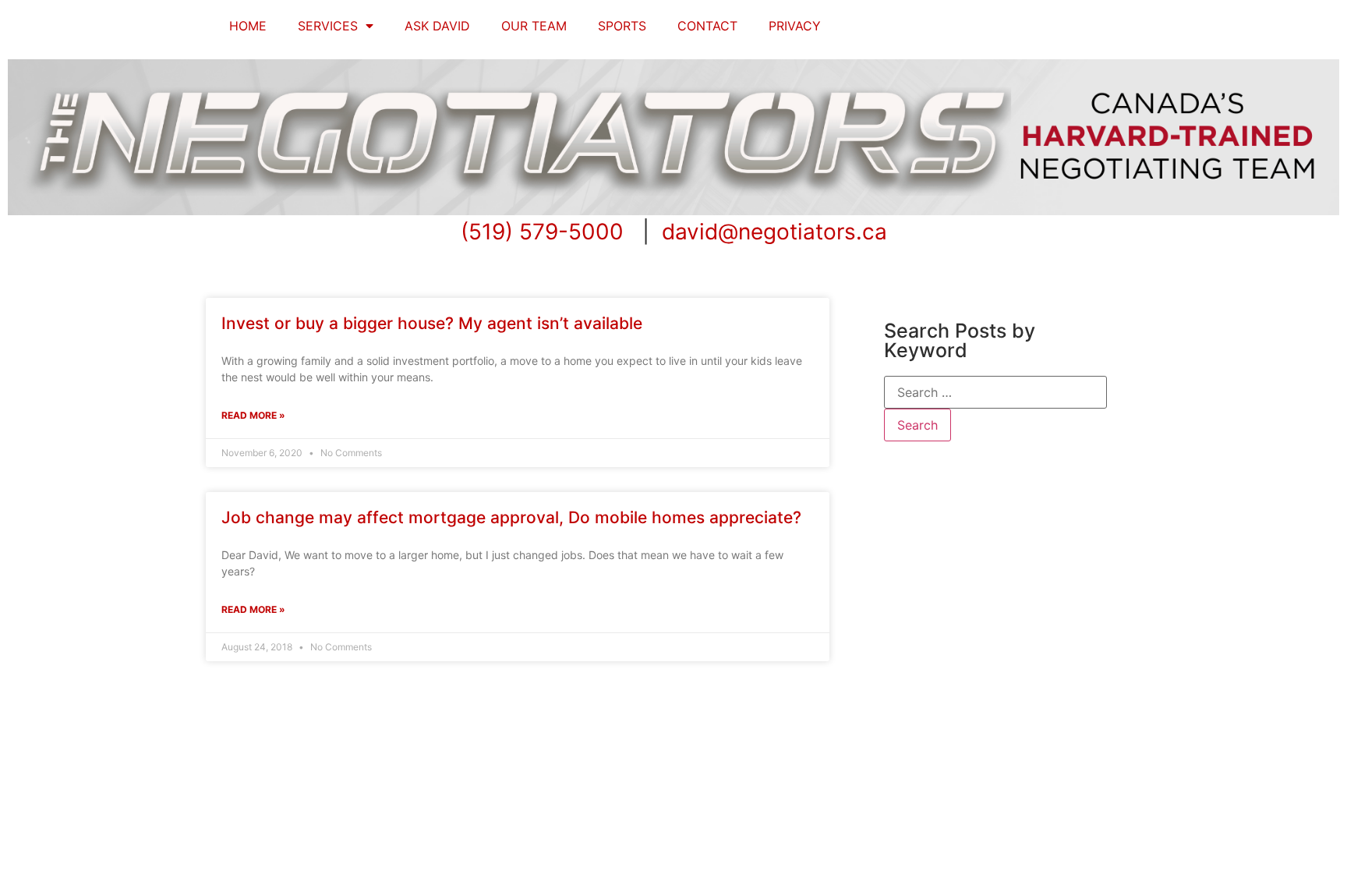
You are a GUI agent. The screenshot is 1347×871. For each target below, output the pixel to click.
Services (328, 26)
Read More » (253, 415)
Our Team (534, 26)
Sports (622, 26)
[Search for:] (995, 392)
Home (248, 26)
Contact (707, 26)
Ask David (437, 26)
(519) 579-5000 (542, 231)
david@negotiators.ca (774, 231)
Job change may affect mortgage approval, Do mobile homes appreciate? (511, 517)
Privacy (795, 26)
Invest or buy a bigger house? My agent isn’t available (431, 323)
